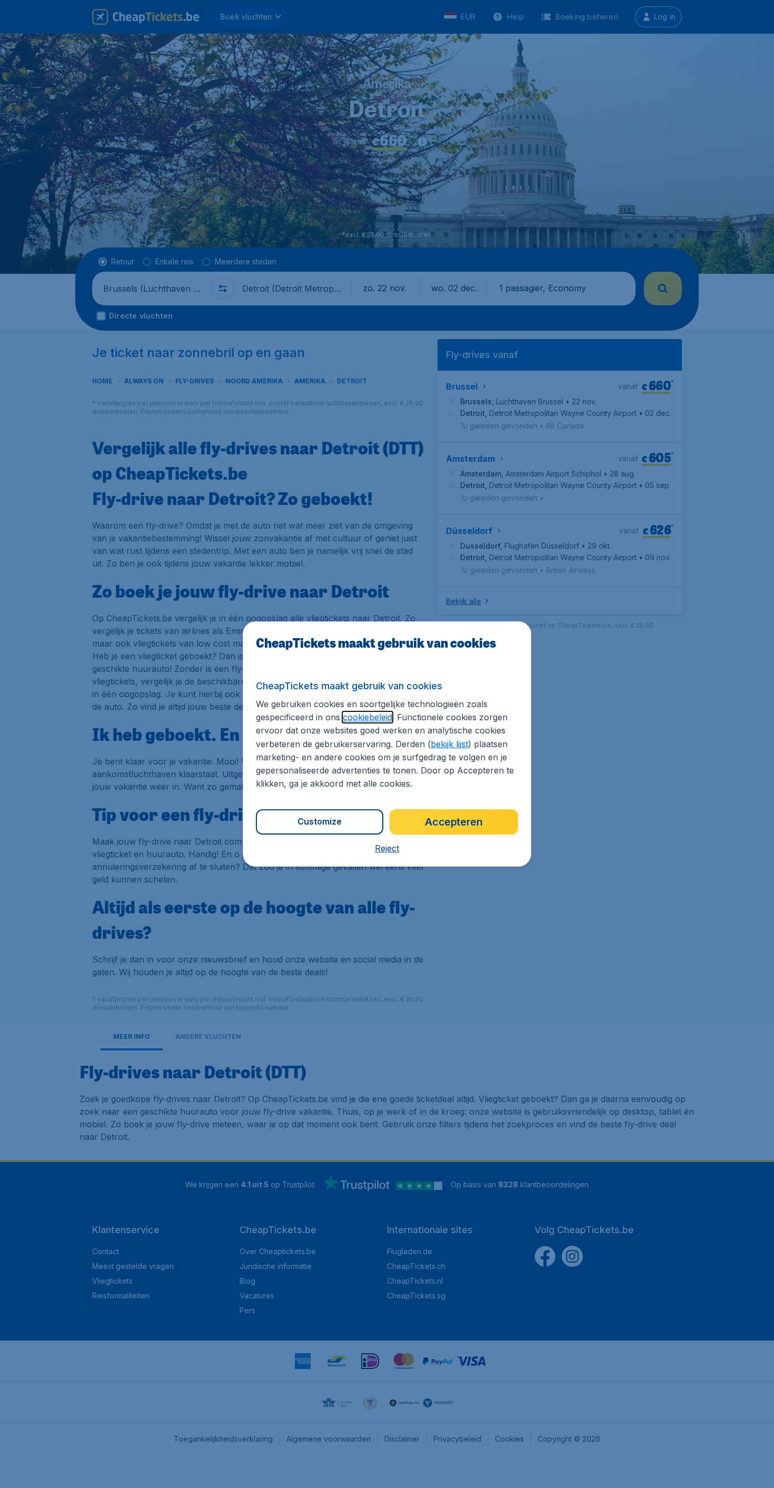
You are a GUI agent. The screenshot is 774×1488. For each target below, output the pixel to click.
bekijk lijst (449, 744)
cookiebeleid (367, 717)
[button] (387, 848)
